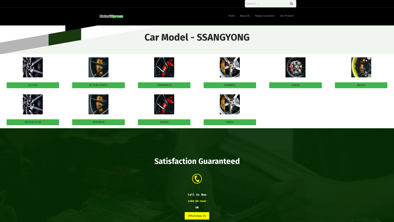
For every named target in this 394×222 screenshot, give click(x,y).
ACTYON (32, 85)
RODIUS (164, 122)
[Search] (291, 3)
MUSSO (361, 85)
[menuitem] (231, 16)
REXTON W (98, 122)
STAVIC (230, 122)
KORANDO (229, 85)
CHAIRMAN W (164, 85)
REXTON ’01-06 (33, 122)
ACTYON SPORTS (98, 85)
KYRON (295, 85)
